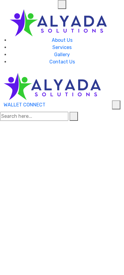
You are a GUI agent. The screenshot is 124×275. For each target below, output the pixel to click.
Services (62, 47)
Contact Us (62, 62)
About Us (62, 40)
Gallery (62, 54)
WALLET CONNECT (24, 105)
